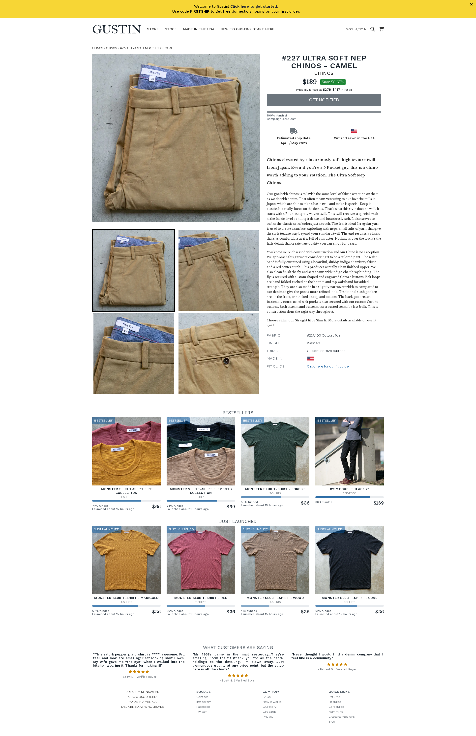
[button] (176, 138)
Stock (171, 29)
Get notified (324, 100)
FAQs (266, 697)
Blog (331, 721)
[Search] (372, 29)
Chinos (97, 48)
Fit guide (334, 702)
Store (153, 29)
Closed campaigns (341, 716)
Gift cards (269, 711)
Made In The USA (198, 29)
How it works (272, 702)
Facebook (203, 706)
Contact (202, 697)
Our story (269, 706)
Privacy (268, 716)
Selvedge (350, 493)
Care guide (336, 706)
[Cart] (381, 29)
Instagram (203, 702)
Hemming (335, 711)
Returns (334, 697)
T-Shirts (126, 497)
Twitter (201, 711)
